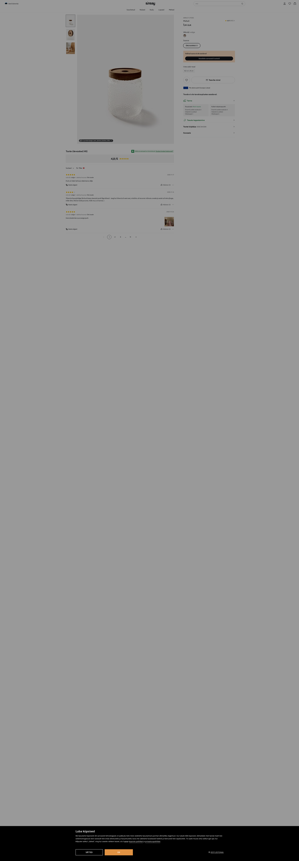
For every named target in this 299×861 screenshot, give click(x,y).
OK (118, 852)
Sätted (89, 852)
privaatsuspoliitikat (152, 841)
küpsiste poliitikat (136, 841)
